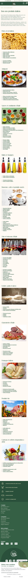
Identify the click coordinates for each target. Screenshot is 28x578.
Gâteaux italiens (6, 209)
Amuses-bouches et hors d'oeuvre (10, 93)
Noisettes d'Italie (6, 228)
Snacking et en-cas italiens (8, 97)
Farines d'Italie (6, 307)
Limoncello (5, 265)
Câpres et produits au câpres (9, 129)
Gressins (5, 308)
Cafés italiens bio (6, 428)
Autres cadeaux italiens (8, 471)
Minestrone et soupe (7, 61)
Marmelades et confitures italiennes (10, 224)
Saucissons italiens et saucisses (10, 344)
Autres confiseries (7, 218)
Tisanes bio (5, 430)
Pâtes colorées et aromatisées (9, 57)
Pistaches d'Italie (6, 217)
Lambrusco (5, 272)
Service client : (18, 0)
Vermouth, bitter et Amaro (8, 274)
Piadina (4, 314)
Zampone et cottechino (8, 352)
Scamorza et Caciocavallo (8, 389)
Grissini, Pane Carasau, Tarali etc (10, 92)
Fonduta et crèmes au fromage (9, 390)
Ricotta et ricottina (7, 386)
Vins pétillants (6, 263)
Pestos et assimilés (7, 137)
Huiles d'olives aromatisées (9, 177)
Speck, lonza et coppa (7, 353)
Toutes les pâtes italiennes (8, 52)
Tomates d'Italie (6, 141)
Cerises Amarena (6, 223)
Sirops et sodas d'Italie (8, 279)
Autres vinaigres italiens (8, 181)
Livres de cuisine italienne (8, 464)
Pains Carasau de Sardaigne (9, 310)
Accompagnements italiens (8, 90)
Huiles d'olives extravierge (8, 176)
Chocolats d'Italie (6, 214)
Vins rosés (5, 261)
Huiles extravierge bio (7, 419)
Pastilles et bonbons (7, 229)
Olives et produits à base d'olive (10, 96)
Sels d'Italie (5, 149)
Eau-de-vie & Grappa (7, 270)
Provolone (5, 383)
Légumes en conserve (7, 133)
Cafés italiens (6, 221)
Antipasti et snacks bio (8, 431)
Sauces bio (5, 429)
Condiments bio (6, 423)
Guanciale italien (6, 346)
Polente (4, 315)
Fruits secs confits (7, 215)
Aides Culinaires (6, 126)
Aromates (5, 134)
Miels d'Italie (5, 227)
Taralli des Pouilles (7, 316)
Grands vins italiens (7, 258)
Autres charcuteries (7, 354)
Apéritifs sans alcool (7, 278)
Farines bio (5, 420)
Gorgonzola (5, 385)
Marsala (4, 266)
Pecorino (5, 382)
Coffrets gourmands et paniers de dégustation (13, 462)
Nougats (5, 216)
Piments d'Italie (6, 139)
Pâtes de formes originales (8, 55)
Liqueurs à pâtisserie (7, 276)
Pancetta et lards (6, 351)
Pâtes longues (6, 53)
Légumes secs (6, 132)
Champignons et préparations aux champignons (13, 130)
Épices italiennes (6, 131)
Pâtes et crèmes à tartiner (8, 226)
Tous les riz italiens (7, 60)
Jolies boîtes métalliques (8, 465)
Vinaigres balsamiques (8, 180)
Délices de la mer (6, 91)
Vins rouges (5, 262)
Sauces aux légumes (7, 145)
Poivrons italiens (6, 142)
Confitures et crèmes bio (8, 424)
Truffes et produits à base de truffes (10, 99)
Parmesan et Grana (7, 381)
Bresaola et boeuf (7, 348)
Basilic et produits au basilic (9, 127)
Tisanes (4, 222)
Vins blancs (5, 259)
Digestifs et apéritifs (7, 269)
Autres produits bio (7, 433)
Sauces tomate (6, 146)
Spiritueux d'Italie (6, 273)
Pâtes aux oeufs (6, 56)
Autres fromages (6, 392)
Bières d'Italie (6, 277)
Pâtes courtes (6, 54)
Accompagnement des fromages (10, 391)
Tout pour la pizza (7, 313)
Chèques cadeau (6, 470)
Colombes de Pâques (7, 212)
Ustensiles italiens (7, 466)
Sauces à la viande (7, 143)
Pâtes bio (5, 421)
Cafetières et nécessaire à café (9, 469)
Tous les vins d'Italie (7, 257)
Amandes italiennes (7, 208)
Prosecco (5, 264)
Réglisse (5, 230)
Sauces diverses (6, 147)
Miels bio (5, 425)
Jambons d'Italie (6, 343)
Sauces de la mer (6, 144)
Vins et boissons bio (7, 432)
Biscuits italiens (6, 210)
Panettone (5, 211)
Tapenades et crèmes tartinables (10, 98)
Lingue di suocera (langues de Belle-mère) (12, 309)
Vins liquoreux (6, 275)
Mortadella (5, 347)
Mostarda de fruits (7, 135)
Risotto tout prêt (6, 62)
